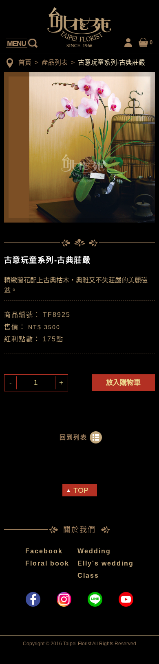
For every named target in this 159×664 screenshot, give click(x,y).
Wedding (94, 551)
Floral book (47, 563)
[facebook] (33, 599)
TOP (80, 490)
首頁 (24, 62)
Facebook (44, 551)
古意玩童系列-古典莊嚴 (111, 62)
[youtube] (126, 599)
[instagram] (64, 599)
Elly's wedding (105, 563)
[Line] (95, 599)
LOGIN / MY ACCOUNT (128, 41)
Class (88, 575)
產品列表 (55, 62)
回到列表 (73, 437)
